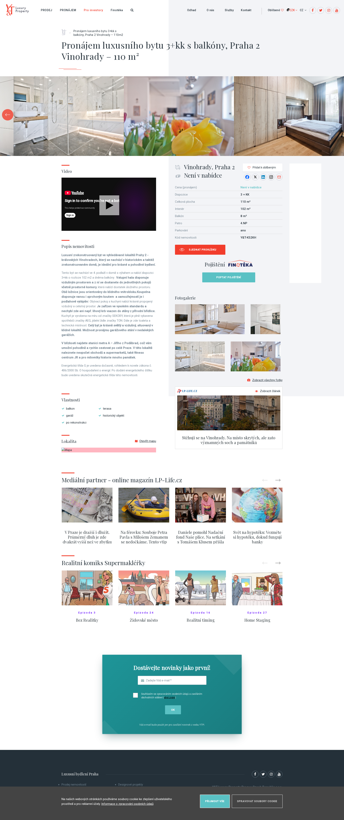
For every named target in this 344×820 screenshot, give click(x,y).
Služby (229, 10)
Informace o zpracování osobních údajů (127, 804)
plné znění (169, 697)
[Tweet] (255, 177)
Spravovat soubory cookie (257, 801)
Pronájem (68, 10)
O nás (210, 10)
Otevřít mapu (147, 441)
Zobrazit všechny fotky (267, 380)
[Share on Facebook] (247, 177)
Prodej (46, 10)
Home (65, 30)
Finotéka (117, 10)
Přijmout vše (215, 801)
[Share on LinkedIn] (263, 177)
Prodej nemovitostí (74, 784)
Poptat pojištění (228, 277)
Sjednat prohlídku (202, 249)
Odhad (191, 10)
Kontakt (246, 10)
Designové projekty (130, 784)
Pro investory (93, 10)
